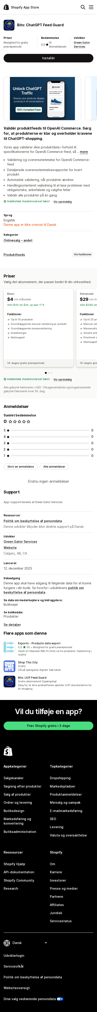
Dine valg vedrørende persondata (30, 999)
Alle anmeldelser (54, 466)
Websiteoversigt (17, 988)
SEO (53, 819)
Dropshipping (60, 778)
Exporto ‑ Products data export (39, 643)
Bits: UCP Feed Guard (32, 677)
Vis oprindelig (62, 201)
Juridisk (56, 913)
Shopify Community (19, 880)
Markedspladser (62, 786)
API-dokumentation (19, 872)
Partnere (56, 896)
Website (10, 548)
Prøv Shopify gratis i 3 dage (48, 726)
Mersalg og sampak (65, 802)
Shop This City (28, 662)
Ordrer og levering (18, 802)
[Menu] (91, 7)
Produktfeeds (14, 255)
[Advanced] (48, 373)
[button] (48, 649)
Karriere (56, 872)
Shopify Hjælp (14, 864)
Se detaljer (12, 625)
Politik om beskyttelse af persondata (33, 521)
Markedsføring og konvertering (17, 821)
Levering (56, 827)
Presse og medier (64, 888)
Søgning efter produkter (22, 786)
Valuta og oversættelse (68, 835)
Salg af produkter (17, 794)
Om (52, 864)
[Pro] (51, 373)
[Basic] (46, 373)
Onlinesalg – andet (18, 240)
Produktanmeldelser (66, 794)
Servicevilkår (14, 966)
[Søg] (83, 7)
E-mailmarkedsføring (66, 811)
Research (11, 888)
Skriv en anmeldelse (20, 466)
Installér (48, 58)
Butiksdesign (14, 811)
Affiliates (57, 905)
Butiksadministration (20, 832)
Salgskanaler (13, 778)
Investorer (58, 880)
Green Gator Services (20, 541)
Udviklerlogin (14, 955)
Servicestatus (61, 921)
